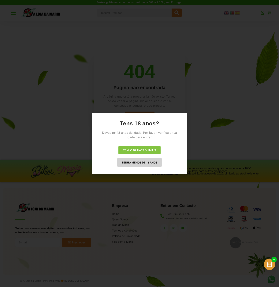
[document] (139, 143)
